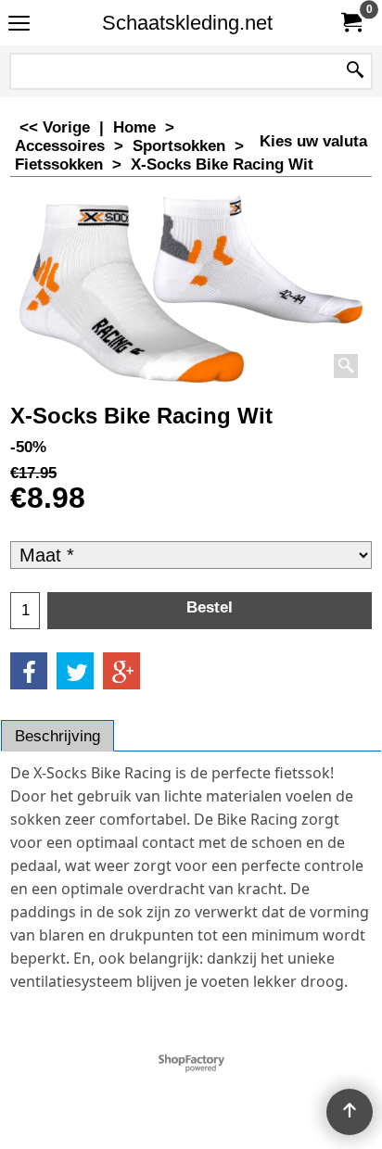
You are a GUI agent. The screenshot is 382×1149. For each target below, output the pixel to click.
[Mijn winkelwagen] (350, 22)
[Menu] (19, 24)
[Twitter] (75, 670)
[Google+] (121, 670)
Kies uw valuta (313, 141)
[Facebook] (28, 670)
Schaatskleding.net (187, 22)
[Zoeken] (355, 71)
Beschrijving (57, 736)
